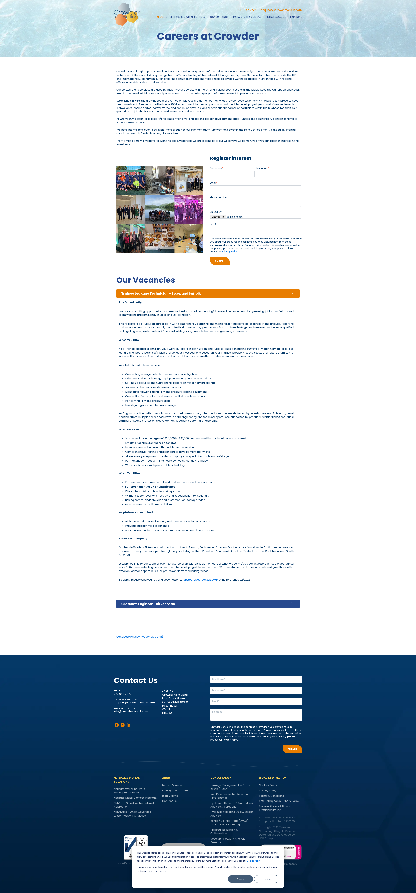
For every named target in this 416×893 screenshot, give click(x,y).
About (161, 17)
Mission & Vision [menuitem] (172, 785)
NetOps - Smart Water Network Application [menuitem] (134, 805)
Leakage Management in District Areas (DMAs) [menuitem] (231, 787)
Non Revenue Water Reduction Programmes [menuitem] (229, 796)
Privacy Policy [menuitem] (267, 790)
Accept (240, 879)
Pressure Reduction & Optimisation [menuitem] (224, 831)
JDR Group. (266, 838)
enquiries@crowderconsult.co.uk (281, 10)
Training (294, 17)
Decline (267, 879)
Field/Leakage (275, 17)
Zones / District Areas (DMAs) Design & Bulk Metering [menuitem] (229, 822)
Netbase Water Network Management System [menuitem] (129, 790)
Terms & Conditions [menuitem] (271, 796)
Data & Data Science (247, 17)
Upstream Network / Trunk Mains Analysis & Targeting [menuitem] (231, 805)
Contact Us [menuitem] (169, 801)
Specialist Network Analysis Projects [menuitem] (227, 840)
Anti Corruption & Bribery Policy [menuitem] (279, 801)
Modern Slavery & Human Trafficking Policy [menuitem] (275, 808)
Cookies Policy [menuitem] (268, 785)
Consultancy (219, 17)
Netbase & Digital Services (188, 17)
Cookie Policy (253, 860)
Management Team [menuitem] (175, 790)
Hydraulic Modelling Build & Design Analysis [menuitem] (232, 813)
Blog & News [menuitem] (170, 796)
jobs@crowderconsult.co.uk (131, 711)
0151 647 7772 (247, 10)
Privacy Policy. (230, 251)
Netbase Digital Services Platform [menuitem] (135, 798)
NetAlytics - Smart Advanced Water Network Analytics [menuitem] (132, 813)
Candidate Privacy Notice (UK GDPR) (139, 637)
